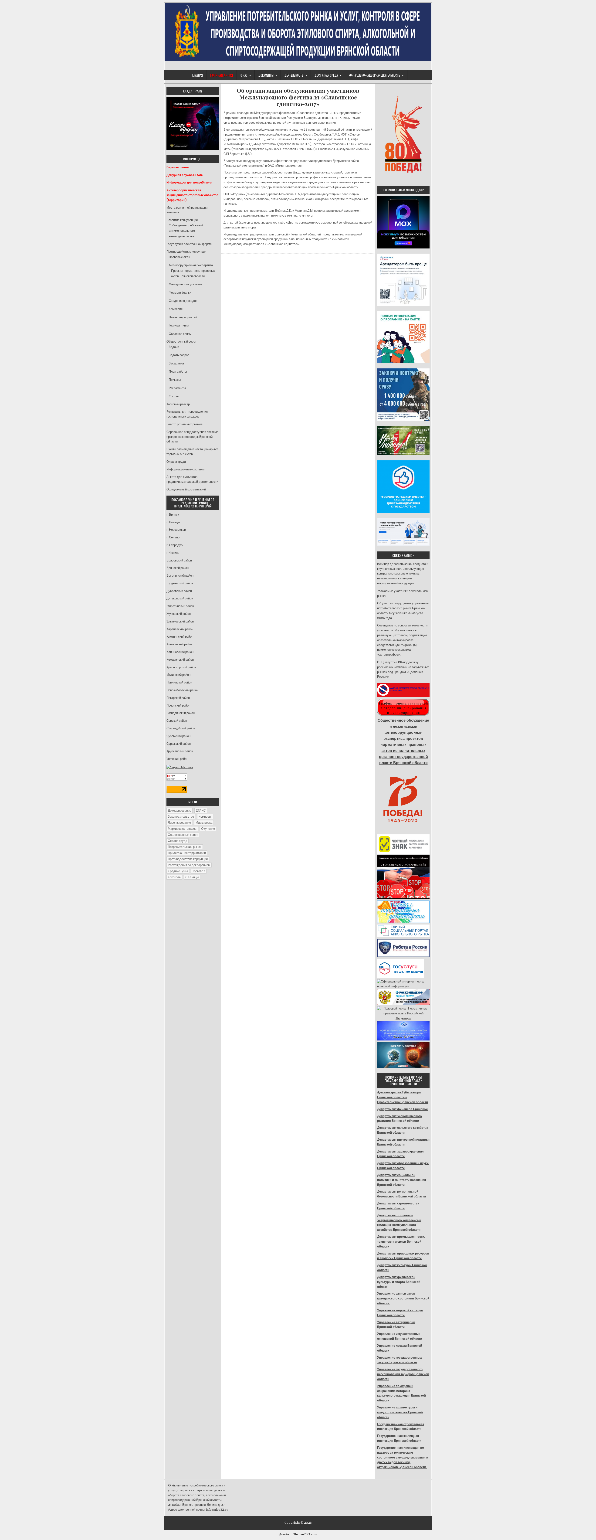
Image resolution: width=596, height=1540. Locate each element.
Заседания (176, 363)
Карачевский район (179, 629)
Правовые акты (179, 257)
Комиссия (176, 309)
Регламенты (177, 388)
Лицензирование (179, 822)
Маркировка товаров (182, 828)
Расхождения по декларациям (189, 865)
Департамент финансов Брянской (402, 1109)
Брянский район (177, 568)
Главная (197, 75)
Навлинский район (179, 682)
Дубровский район (179, 591)
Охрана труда (176, 461)
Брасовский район (179, 560)
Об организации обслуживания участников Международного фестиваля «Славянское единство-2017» (298, 97)
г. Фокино (172, 552)
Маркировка (204, 822)
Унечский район (177, 759)
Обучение (208, 828)
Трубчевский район (179, 751)
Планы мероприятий (183, 317)
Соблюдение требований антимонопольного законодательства (186, 231)
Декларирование (179, 810)
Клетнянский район (179, 636)
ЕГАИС (201, 810)
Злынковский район (180, 621)
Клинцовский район (179, 652)
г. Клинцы (173, 522)
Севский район (176, 720)
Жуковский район (178, 613)
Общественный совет (181, 341)
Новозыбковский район (182, 690)
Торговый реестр (178, 404)
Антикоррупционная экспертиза (191, 265)
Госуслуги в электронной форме (189, 244)
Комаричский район (180, 659)
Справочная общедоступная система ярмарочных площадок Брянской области (192, 436)
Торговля (198, 871)
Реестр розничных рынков (184, 424)
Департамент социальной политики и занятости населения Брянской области (401, 1179)
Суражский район (178, 743)
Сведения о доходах (183, 301)
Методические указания (185, 284)
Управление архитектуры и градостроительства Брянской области (400, 1412)
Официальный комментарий (186, 489)
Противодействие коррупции (186, 251)
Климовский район (179, 644)
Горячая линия (179, 325)
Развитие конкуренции (182, 220)
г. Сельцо (172, 537)
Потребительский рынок (184, 847)
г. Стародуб (174, 545)
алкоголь (174, 877)
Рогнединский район (180, 713)
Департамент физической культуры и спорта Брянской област (398, 1281)
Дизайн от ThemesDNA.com (298, 1534)
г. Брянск (172, 514)
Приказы (175, 379)
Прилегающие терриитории (187, 853)
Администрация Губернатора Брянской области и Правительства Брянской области (402, 1097)
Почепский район (178, 705)
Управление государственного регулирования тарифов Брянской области (403, 1374)
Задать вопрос (179, 355)
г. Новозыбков (176, 529)
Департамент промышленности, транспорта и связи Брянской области (401, 1241)
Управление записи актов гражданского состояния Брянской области (403, 1298)
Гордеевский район (179, 583)
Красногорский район (181, 667)
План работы (178, 371)
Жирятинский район (180, 606)
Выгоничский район (179, 575)
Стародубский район (180, 728)
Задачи (174, 347)
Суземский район (178, 736)
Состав (174, 396)
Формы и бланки (180, 292)
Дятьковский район (179, 598)
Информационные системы (185, 469)
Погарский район (178, 698)
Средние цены (178, 871)
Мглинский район (178, 675)
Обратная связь (180, 334)
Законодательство (181, 816)
